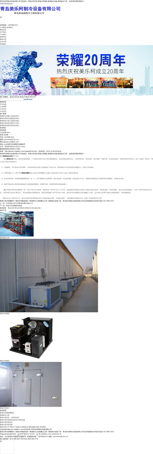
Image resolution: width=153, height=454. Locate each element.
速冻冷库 (37, 208)
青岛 (11, 439)
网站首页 (3, 30)
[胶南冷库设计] (31, 384)
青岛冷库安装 (19, 208)
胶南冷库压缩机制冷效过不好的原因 (12, 420)
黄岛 (25, 439)
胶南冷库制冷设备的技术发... (10, 118)
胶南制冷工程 (4, 415)
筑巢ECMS (12, 434)
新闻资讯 (3, 37)
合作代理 (3, 41)
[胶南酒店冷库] (17, 224)
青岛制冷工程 (29, 208)
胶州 (18, 439)
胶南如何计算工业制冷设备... (10, 120)
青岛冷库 (11, 208)
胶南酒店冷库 (4, 237)
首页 (1, 146)
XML (37, 427)
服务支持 (3, 39)
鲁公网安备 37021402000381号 (50, 434)
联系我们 (10, 27)
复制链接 (27, 429)
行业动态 (3, 109)
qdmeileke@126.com (11, 139)
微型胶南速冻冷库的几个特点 (15, 146)
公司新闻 (3, 106)
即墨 (22, 439)
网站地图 (32, 427)
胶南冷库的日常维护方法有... (10, 123)
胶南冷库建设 (4, 361)
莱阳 (32, 439)
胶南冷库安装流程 (6, 424)
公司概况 (3, 27)
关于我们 (3, 32)
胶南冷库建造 (24, 97)
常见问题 (3, 104)
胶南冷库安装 (14, 97)
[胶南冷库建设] (31, 337)
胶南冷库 (33, 97)
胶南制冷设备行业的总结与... (10, 116)
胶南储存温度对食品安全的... (10, 125)
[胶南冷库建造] (49, 275)
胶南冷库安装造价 (6, 422)
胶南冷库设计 (4, 408)
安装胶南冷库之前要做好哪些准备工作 (19, 203)
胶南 (29, 439)
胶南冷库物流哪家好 (7, 413)
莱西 (15, 439)
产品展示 (3, 34)
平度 (36, 439)
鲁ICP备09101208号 (27, 434)
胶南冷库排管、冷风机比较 (9, 417)
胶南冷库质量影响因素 (14, 205)
